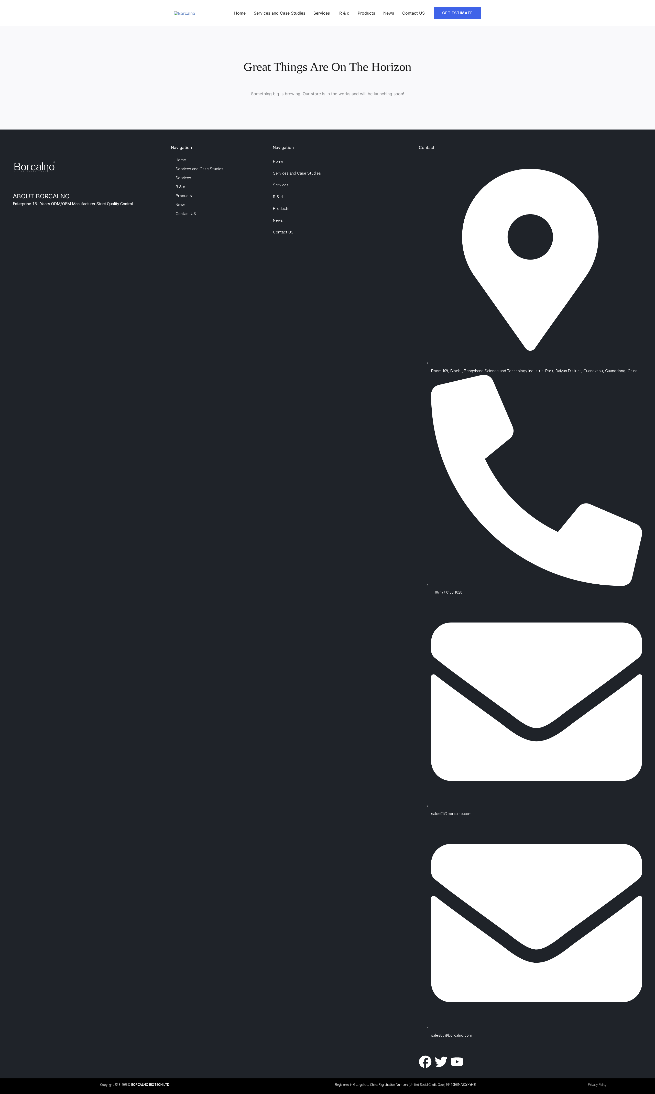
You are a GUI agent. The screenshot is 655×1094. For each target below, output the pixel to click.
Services (322, 13)
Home (240, 13)
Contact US (413, 13)
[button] (457, 13)
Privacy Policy (597, 1084)
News (388, 13)
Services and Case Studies (279, 13)
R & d (344, 13)
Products (366, 13)
